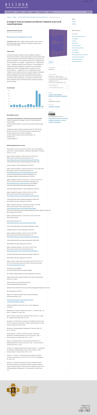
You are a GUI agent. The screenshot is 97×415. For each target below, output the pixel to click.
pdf (51, 62)
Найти (89, 12)
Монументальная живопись (78, 36)
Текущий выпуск (10, 12)
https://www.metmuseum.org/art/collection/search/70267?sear (23, 160)
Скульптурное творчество (78, 57)
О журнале (19, 12)
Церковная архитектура (77, 47)
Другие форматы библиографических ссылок (56, 86)
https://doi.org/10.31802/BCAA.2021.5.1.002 (21, 37)
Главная (9, 17)
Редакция (33, 12)
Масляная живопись (77, 61)
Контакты (50, 12)
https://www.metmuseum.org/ (17, 265)
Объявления (42, 12)
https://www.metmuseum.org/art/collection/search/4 (20, 172)
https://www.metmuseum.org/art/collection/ (18, 183)
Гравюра (74, 41)
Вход (91, 1)
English (74, 21)
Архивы (27, 12)
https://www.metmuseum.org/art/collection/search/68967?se (22, 251)
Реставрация (75, 38)
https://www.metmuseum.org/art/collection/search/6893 (21, 223)
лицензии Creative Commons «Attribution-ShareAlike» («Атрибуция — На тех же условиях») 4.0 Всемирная (58, 120)
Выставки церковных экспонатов (80, 54)
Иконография (75, 52)
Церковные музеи (76, 45)
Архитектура (75, 43)
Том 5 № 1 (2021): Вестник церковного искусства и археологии (33, 17)
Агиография (75, 50)
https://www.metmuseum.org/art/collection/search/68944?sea (23, 237)
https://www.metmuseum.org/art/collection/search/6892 (21, 208)
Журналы (86, 1)
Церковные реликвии (54, 106)
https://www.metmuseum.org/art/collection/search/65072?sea (23, 196)
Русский (74, 24)
